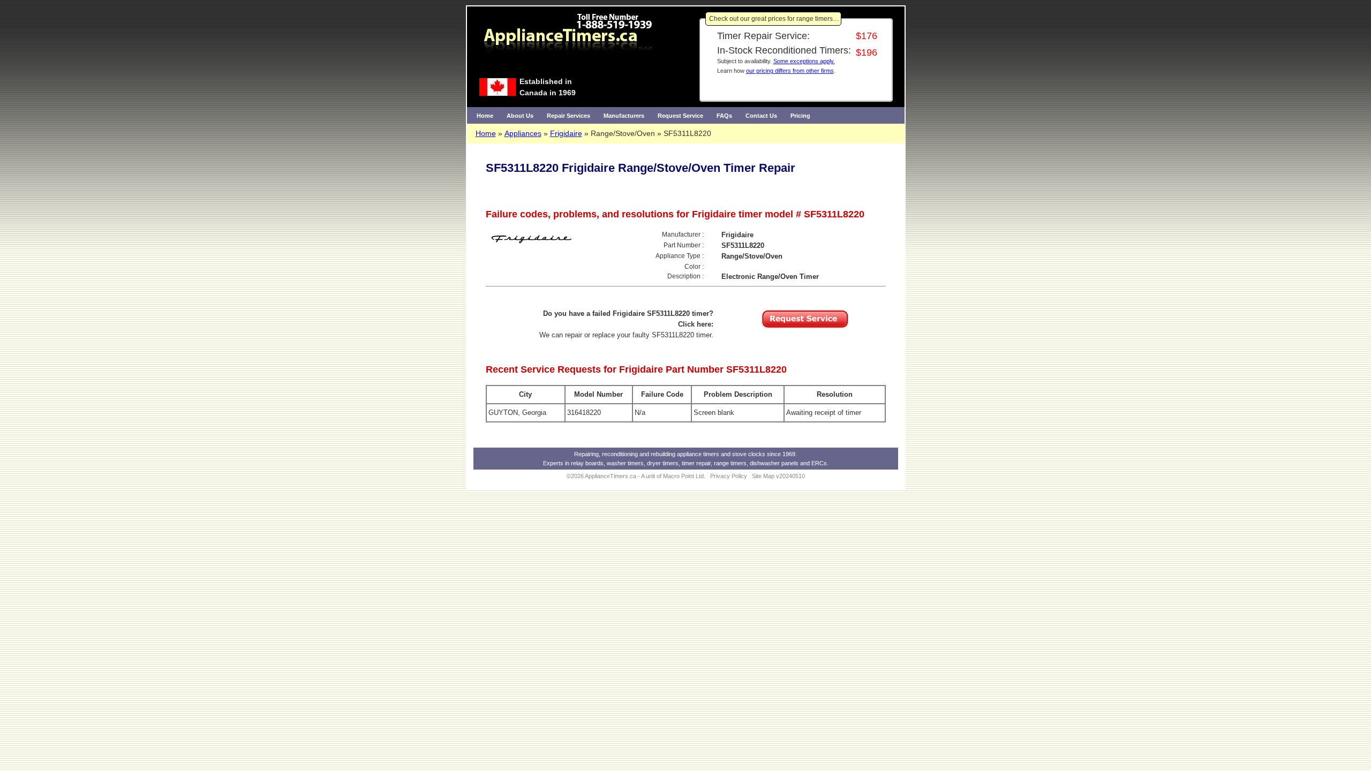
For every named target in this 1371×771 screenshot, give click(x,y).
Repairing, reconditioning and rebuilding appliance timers (646, 454)
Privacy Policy (728, 476)
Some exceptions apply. (804, 61)
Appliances (522, 133)
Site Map (763, 476)
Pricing (800, 115)
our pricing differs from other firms (790, 70)
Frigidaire (566, 133)
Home (485, 115)
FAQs (724, 115)
